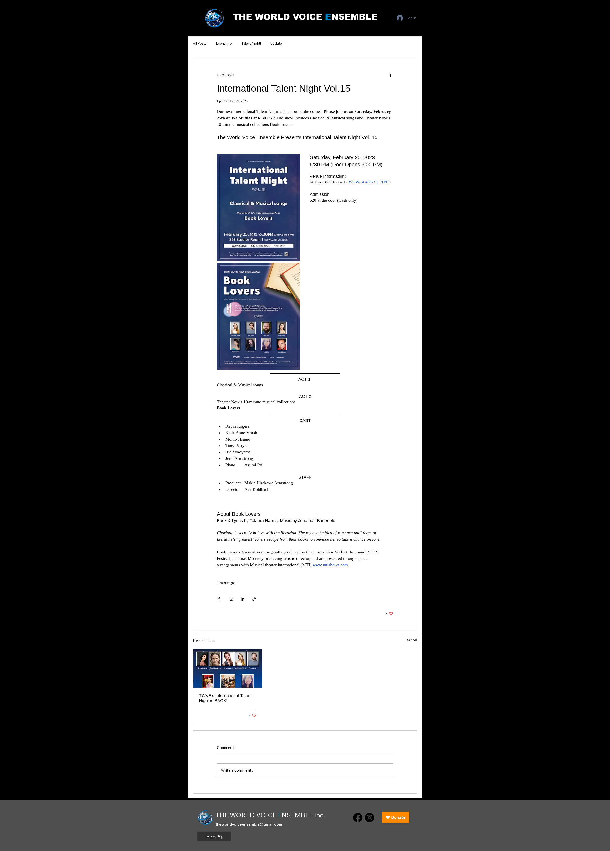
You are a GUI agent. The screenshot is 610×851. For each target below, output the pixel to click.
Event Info (224, 43)
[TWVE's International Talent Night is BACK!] (227, 668)
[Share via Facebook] (219, 599)
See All (412, 640)
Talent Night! (251, 43)
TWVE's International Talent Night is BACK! (225, 698)
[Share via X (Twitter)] (231, 599)
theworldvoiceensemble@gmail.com (249, 824)
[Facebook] (357, 817)
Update (276, 43)
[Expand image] (258, 207)
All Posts (199, 43)
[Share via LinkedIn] (242, 599)
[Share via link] (254, 599)
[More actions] (390, 75)
